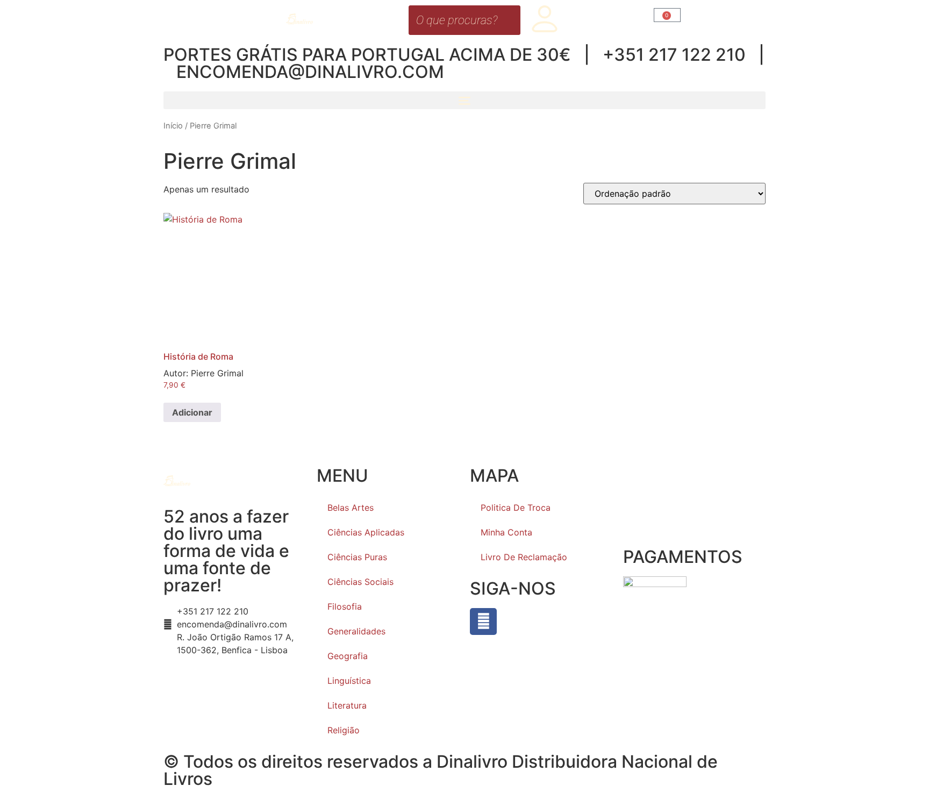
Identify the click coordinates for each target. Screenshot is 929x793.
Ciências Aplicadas (365, 532)
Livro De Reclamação (524, 557)
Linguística (349, 680)
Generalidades (356, 631)
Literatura (347, 705)
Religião (343, 730)
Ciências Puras (357, 557)
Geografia (347, 656)
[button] (464, 100)
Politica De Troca (516, 507)
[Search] (509, 20)
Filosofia (344, 606)
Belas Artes (350, 507)
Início (173, 126)
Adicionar (192, 412)
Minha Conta (506, 532)
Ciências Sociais (360, 581)
